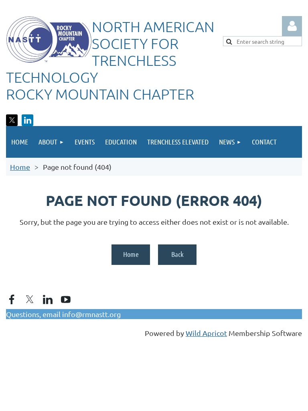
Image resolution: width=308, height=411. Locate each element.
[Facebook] (11, 299)
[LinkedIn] (27, 120)
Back (177, 254)
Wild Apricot (206, 333)
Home (20, 167)
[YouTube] (65, 299)
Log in (292, 26)
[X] (12, 120)
